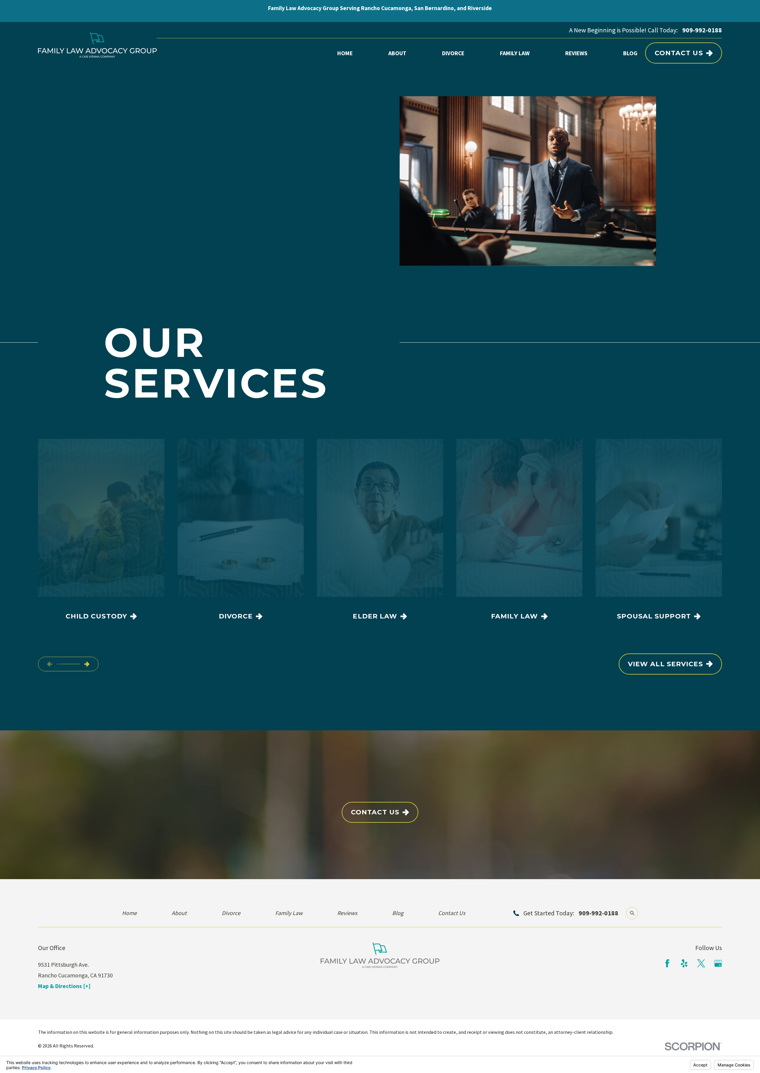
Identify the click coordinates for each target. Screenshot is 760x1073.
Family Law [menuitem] (515, 53)
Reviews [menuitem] (576, 53)
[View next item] (87, 664)
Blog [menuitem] (630, 53)
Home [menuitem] (345, 53)
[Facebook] (667, 963)
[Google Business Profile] (718, 963)
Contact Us (679, 53)
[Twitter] (701, 963)
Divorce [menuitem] (453, 53)
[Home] (97, 45)
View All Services (665, 664)
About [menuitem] (397, 53)
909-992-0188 (702, 30)
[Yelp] (684, 963)
